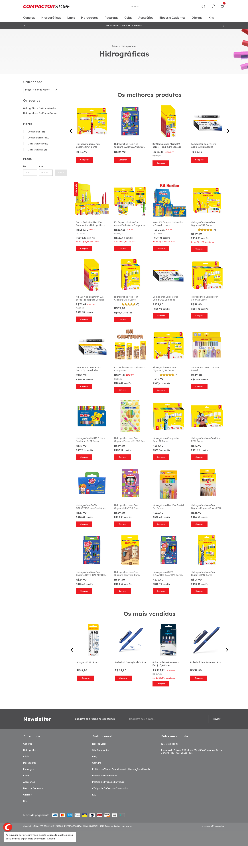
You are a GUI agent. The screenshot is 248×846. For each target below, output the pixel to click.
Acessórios (145, 17)
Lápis (71, 17)
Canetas (29, 17)
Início (115, 46)
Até (41, 166)
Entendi (51, 838)
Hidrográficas (51, 17)
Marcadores (89, 17)
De (24, 166)
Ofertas (197, 17)
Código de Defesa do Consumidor (110, 788)
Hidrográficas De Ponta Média (39, 108)
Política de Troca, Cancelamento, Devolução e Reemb (121, 769)
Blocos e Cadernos (172, 17)
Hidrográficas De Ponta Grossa (40, 113)
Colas (128, 17)
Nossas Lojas (99, 743)
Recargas (111, 17)
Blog (94, 756)
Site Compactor (100, 750)
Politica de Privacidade (104, 775)
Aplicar (61, 172)
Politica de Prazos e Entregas (108, 782)
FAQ (94, 794)
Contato (96, 763)
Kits (211, 17)
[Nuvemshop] (213, 826)
